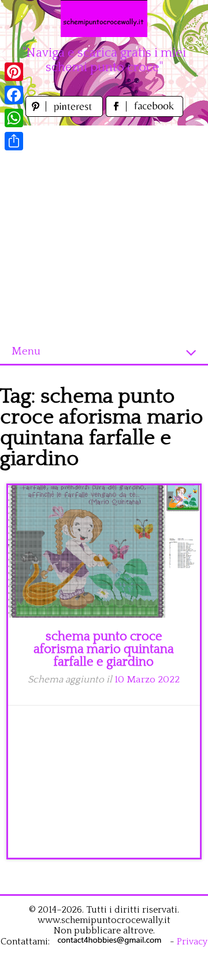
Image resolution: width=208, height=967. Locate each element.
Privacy (192, 941)
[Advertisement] (104, 230)
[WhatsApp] (13, 118)
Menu (26, 351)
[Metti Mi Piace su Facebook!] (144, 114)
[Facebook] (13, 94)
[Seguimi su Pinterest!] (65, 114)
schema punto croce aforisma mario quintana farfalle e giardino (104, 649)
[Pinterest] (13, 71)
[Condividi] (13, 141)
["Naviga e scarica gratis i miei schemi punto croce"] (104, 18)
